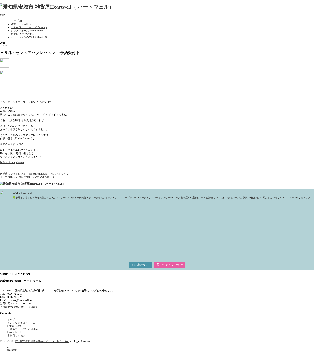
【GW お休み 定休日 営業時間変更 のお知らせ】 (27, 177)
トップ (17, 20)
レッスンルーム (27, 30)
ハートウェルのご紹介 (29, 37)
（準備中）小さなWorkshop (22, 329)
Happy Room (14, 326)
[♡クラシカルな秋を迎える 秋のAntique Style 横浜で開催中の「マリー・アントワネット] (51, 215)
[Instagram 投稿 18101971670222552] (157, 206)
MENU (3, 15)
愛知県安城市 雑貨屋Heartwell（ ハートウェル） (42, 341)
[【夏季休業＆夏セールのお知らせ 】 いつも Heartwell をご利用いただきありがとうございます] (262, 215)
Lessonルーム (14, 332)
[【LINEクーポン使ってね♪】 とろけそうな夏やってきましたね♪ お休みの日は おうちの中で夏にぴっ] (262, 242)
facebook (12, 350)
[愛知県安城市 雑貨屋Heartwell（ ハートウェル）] (57, 7)
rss (8, 347)
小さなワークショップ (29, 27)
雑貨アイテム (21, 24)
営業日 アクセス (22, 34)
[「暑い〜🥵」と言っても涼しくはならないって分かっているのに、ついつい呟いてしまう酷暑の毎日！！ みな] (157, 242)
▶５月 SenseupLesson (12, 162)
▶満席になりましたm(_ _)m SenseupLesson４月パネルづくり (34, 173)
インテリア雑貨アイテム (21, 322)
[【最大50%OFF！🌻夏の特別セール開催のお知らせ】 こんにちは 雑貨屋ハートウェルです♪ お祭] (51, 243)
